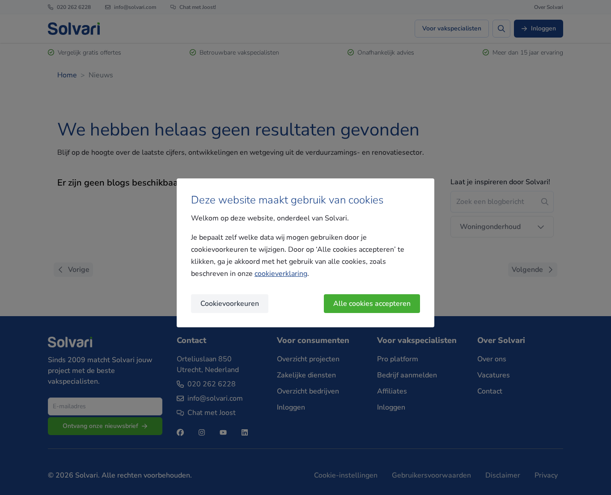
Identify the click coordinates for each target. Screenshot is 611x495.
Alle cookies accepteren (372, 304)
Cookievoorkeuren (229, 304)
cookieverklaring (281, 274)
